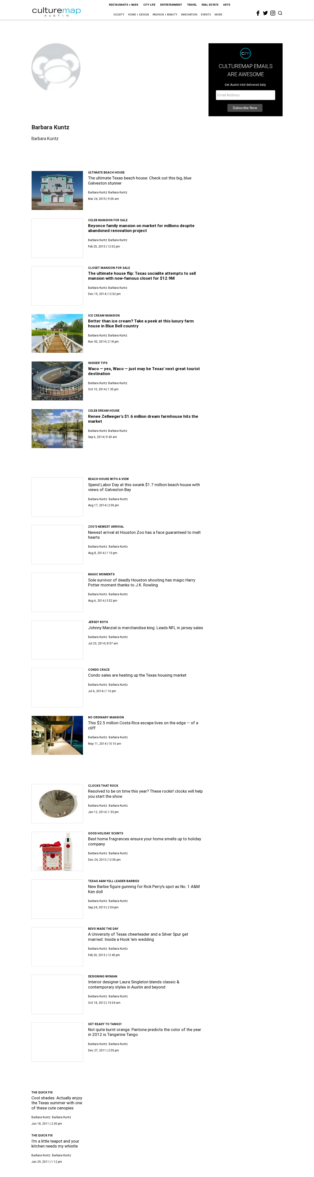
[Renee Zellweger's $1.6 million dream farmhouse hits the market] (57, 428)
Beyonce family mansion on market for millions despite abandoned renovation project (141, 228)
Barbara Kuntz (97, 192)
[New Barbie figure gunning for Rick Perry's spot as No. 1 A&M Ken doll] (57, 899)
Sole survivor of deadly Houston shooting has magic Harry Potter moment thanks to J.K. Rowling (141, 582)
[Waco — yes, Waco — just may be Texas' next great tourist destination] (57, 381)
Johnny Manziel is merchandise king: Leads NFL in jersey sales (145, 627)
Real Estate (210, 4)
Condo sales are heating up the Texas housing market (137, 675)
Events (206, 14)
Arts (226, 4)
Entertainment (171, 4)
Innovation (189, 14)
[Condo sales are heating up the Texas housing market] (57, 687)
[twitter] (265, 13)
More (218, 14)
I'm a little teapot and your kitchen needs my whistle (55, 1143)
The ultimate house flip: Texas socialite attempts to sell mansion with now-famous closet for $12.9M (142, 276)
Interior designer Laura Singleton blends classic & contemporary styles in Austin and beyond (133, 984)
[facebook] (258, 13)
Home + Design (138, 14)
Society (118, 14)
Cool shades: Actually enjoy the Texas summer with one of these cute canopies (56, 1102)
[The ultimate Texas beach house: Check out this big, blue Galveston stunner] (57, 190)
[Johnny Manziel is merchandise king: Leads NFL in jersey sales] (57, 640)
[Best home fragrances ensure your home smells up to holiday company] (57, 851)
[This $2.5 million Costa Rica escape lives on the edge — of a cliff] (57, 735)
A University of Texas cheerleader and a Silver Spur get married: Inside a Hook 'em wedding (138, 937)
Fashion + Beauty (165, 14)
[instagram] (272, 13)
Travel (192, 4)
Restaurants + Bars (123, 4)
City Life (149, 4)
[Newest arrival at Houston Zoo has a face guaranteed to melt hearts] (57, 544)
